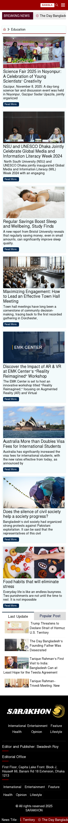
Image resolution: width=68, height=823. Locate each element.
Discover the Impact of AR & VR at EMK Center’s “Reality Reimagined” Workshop (32, 371)
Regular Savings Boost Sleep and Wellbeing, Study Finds (30, 224)
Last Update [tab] (18, 616)
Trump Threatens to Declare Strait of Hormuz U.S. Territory (47, 628)
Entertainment (37, 726)
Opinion (36, 732)
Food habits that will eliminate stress (31, 584)
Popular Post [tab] (50, 616)
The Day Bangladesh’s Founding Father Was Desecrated (46, 645)
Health (17, 732)
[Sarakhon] (34, 711)
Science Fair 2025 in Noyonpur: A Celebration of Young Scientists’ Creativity (32, 76)
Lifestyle (56, 732)
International (17, 726)
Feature (56, 726)
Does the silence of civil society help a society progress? (32, 514)
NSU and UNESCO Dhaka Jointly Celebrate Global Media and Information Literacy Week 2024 (33, 151)
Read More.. (11, 104)
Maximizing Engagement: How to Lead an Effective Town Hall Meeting (31, 296)
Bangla (47, 5)
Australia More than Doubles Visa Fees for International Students (34, 444)
